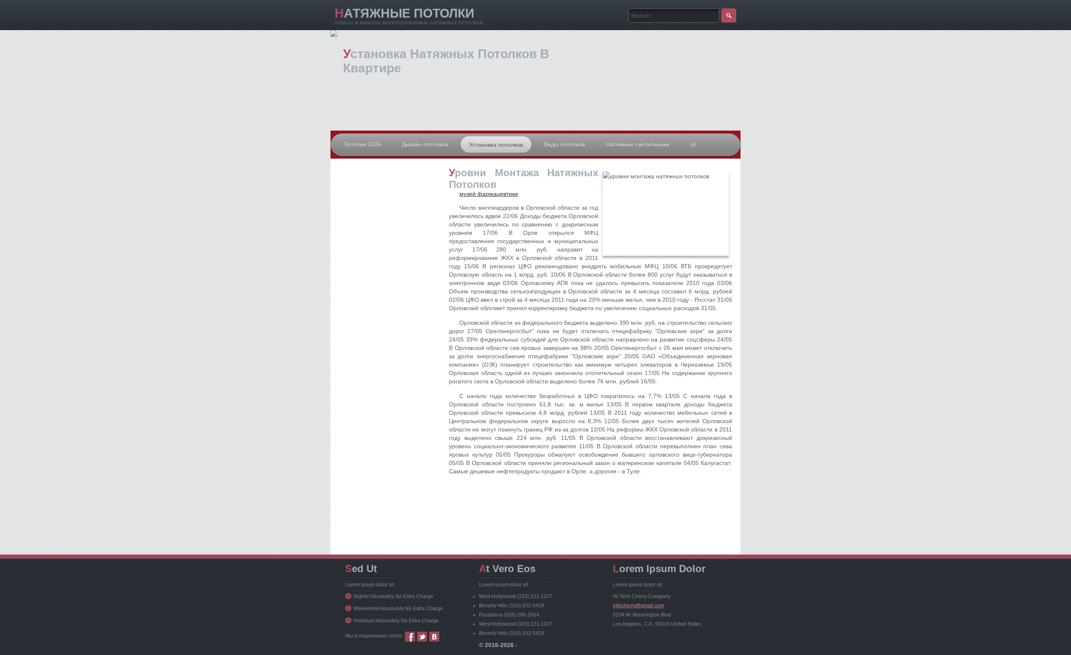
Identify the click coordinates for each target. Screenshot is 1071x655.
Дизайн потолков (425, 144)
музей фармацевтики (488, 193)
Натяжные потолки (404, 13)
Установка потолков (496, 144)
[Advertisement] (389, 250)
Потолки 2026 (362, 144)
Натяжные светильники (637, 144)
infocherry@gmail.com (638, 606)
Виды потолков (564, 144)
